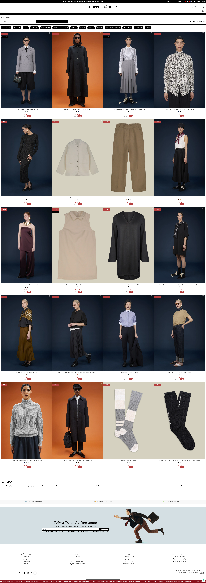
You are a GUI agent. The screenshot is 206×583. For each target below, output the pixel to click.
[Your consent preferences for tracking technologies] (203, 580)
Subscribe (96, 289)
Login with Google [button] (87, 305)
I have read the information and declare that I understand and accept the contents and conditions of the (87, 294)
